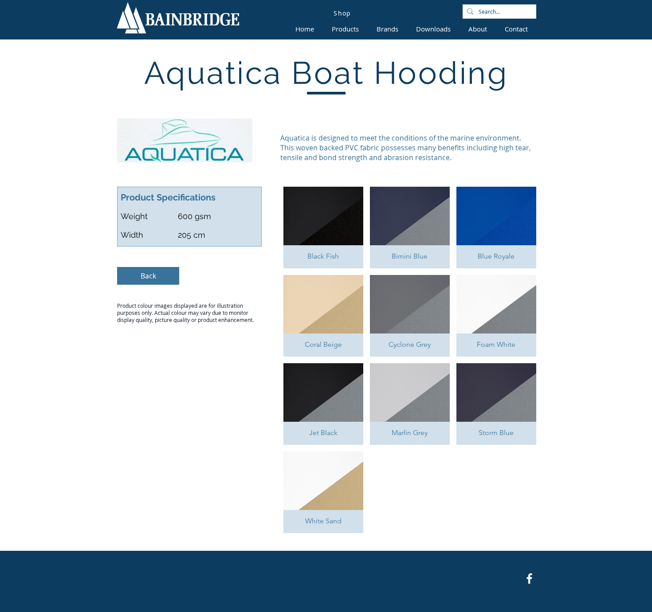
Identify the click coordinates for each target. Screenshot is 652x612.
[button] (323, 227)
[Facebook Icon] (529, 578)
